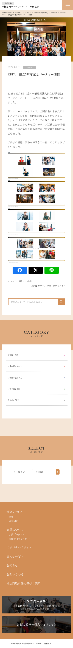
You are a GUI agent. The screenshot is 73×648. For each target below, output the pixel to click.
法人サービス (15, 556)
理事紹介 (13, 521)
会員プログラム (17, 534)
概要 (11, 516)
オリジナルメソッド (19, 547)
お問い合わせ (15, 574)
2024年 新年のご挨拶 (20, 281)
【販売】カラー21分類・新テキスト (47, 285)
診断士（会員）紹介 (19, 539)
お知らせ (12, 565)
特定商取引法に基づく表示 (24, 583)
